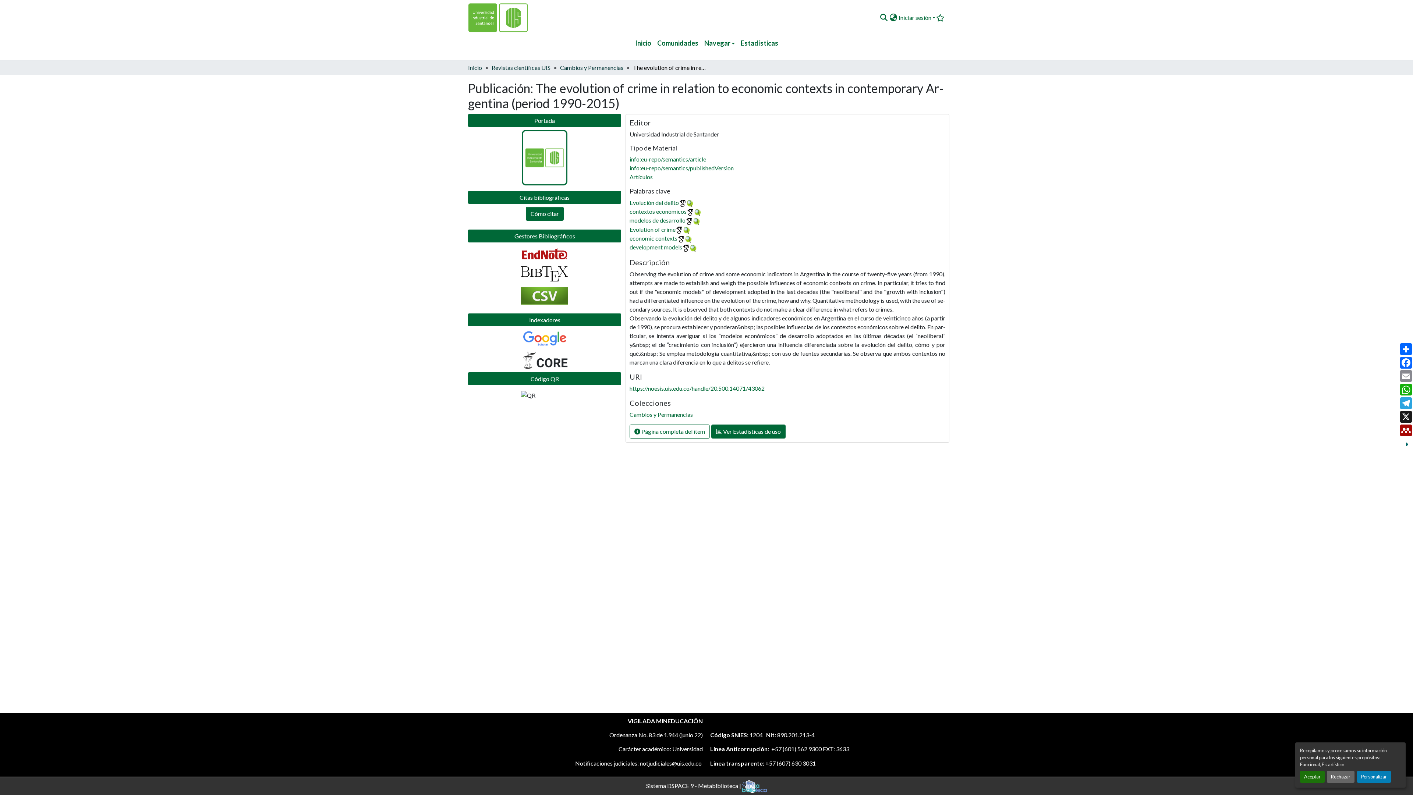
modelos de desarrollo (658, 220)
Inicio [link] (475, 67)
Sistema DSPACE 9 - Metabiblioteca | (694, 785)
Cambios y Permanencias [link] (591, 67)
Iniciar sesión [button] (915, 17)
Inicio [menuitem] (643, 43)
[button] (883, 17)
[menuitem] (719, 43)
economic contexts (653, 238)
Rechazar (1340, 777)
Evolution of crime (653, 229)
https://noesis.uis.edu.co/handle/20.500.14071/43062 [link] (697, 388)
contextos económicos (658, 211)
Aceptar (1312, 777)
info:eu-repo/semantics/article (668, 159)
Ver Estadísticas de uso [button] (751, 431)
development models (656, 247)
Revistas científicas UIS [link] (521, 67)
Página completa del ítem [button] (672, 431)
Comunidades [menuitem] (677, 43)
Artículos (641, 176)
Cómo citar (545, 213)
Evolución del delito (654, 202)
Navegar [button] (717, 43)
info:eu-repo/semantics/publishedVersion (682, 167)
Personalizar (1374, 777)
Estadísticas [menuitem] (759, 43)
